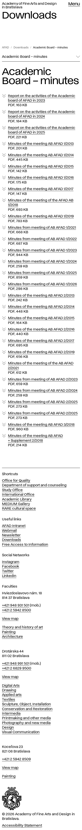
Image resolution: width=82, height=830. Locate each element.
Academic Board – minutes (50, 47)
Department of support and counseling (34, 485)
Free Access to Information (25, 544)
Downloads (21, 47)
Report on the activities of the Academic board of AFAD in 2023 (41, 100)
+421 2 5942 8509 (16, 759)
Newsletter (11, 535)
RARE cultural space (19, 508)
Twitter (8, 571)
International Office (18, 494)
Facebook (10, 566)
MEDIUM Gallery (16, 504)
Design (8, 727)
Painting (9, 632)
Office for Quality (16, 480)
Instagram (10, 562)
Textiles (8, 699)
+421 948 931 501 (15, 605)
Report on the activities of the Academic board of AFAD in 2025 (41, 132)
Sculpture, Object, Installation (26, 704)
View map (10, 618)
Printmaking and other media (26, 718)
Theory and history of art (22, 627)
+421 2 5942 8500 (16, 610)
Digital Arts (11, 685)
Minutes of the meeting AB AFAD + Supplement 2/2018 (35, 440)
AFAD (5, 47)
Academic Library (17, 499)
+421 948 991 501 (15, 663)
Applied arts (12, 695)
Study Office (12, 490)
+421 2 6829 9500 (16, 668)
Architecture (12, 636)
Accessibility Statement (22, 825)
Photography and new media (26, 723)
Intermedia (11, 713)
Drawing (9, 690)
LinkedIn (9, 576)
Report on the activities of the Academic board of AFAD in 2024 (41, 116)
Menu (74, 4)
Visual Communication (21, 732)
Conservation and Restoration (27, 709)
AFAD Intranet (13, 526)
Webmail (9, 530)
